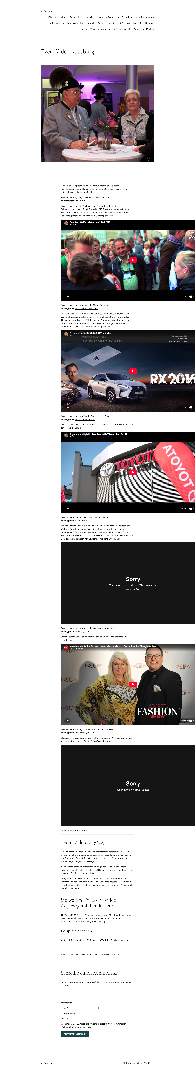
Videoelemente (97, 29)
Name (64, 1008)
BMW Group (81, 520)
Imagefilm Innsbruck (144, 17)
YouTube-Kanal (108, 940)
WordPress (149, 1063)
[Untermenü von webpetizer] (120, 29)
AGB (50, 17)
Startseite (138, 23)
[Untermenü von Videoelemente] (105, 29)
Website (64, 1018)
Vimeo (127, 940)
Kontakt (91, 23)
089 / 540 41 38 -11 (73, 915)
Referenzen (125, 23)
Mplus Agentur (82, 631)
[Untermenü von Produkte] (116, 23)
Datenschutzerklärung (65, 17)
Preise (101, 23)
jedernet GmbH (79, 830)
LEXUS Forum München (86, 308)
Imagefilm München (55, 23)
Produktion (92, 954)
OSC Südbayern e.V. (84, 732)
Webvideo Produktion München (139, 29)
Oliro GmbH (80, 201)
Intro (82, 23)
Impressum (72, 23)
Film (80, 17)
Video (84, 29)
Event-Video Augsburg (109, 954)
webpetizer (46, 11)
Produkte (110, 23)
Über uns (149, 23)
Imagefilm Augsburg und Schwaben (115, 17)
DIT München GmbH (85, 419)
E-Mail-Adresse (69, 1013)
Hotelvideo (90, 17)
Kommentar (67, 1003)
